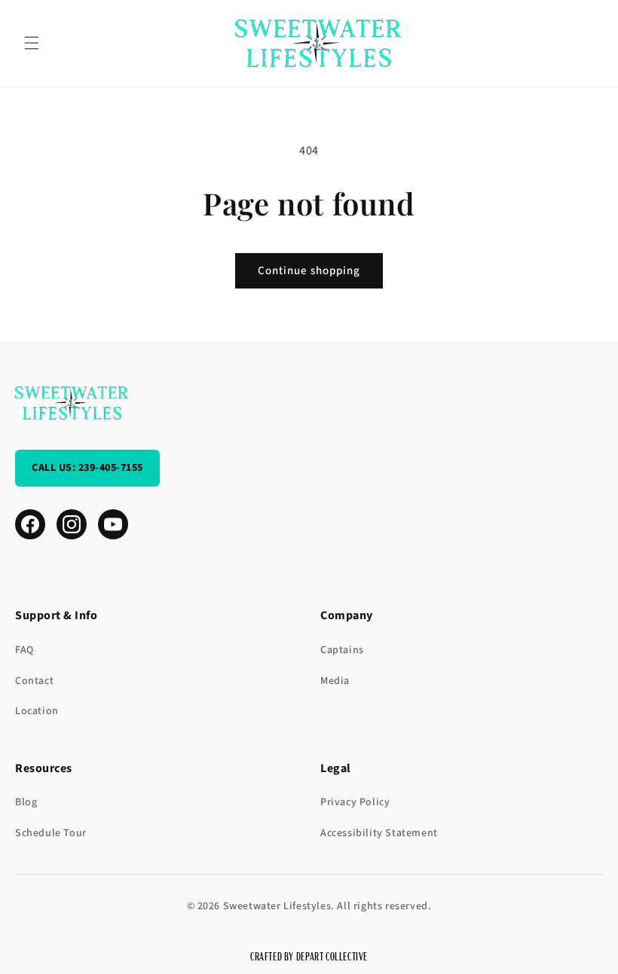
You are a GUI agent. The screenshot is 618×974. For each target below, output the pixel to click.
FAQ (24, 650)
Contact (34, 681)
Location (37, 711)
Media (335, 681)
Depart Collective (332, 955)
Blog (26, 802)
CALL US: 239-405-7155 (87, 467)
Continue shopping (309, 271)
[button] (31, 43)
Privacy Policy (355, 802)
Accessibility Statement (379, 833)
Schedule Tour (51, 833)
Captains (342, 650)
